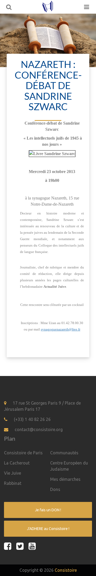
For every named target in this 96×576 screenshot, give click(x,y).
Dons (55, 489)
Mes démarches (65, 479)
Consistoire (66, 570)
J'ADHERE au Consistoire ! (48, 529)
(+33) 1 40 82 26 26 (32, 419)
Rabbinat (12, 483)
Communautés (64, 452)
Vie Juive (12, 473)
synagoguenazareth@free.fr (60, 329)
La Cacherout (17, 462)
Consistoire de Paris (23, 452)
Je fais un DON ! (48, 510)
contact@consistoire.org (39, 429)
